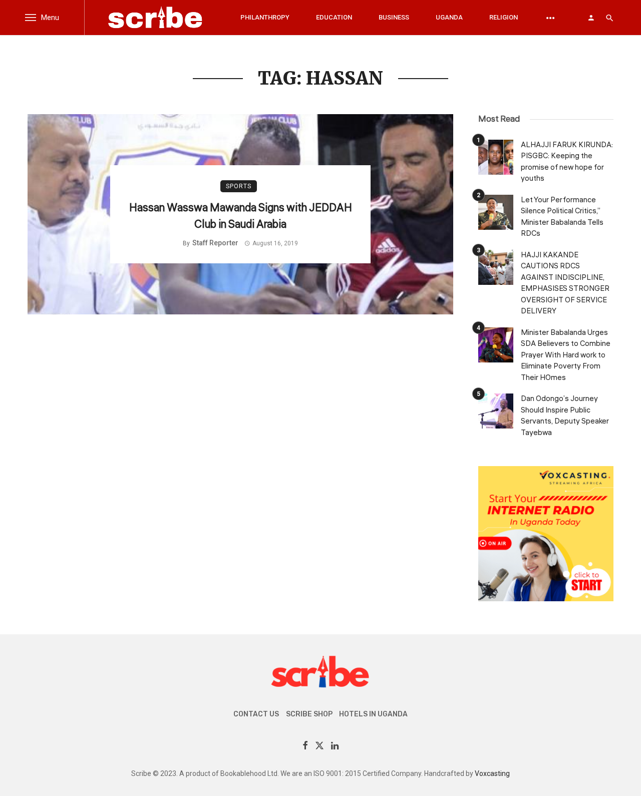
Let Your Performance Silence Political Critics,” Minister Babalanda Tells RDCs (562, 217)
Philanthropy (264, 17)
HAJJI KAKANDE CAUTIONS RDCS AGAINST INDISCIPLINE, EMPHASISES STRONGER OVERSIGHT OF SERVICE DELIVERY (565, 283)
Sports (238, 186)
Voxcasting (492, 773)
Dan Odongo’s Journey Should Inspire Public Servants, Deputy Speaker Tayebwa (565, 415)
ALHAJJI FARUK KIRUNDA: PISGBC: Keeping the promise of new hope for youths (567, 162)
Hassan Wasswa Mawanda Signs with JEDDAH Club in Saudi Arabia (240, 216)
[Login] (591, 17)
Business (394, 17)
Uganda (449, 17)
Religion (503, 17)
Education (334, 17)
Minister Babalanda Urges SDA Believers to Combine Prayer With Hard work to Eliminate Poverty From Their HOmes (565, 355)
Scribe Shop (309, 714)
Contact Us (256, 714)
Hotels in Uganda (373, 714)
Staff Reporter (215, 243)
